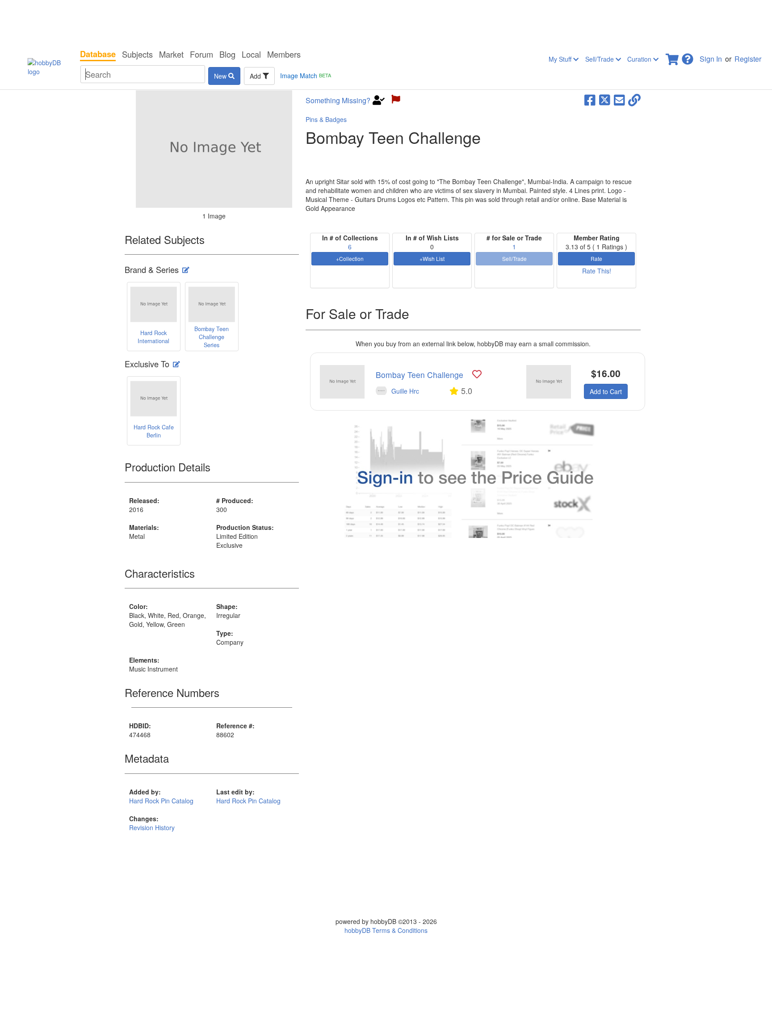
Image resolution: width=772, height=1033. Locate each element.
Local (251, 54)
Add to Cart (606, 391)
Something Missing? (338, 100)
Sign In (711, 59)
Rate (596, 258)
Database (98, 54)
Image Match (305, 75)
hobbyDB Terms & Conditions (386, 930)
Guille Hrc (405, 390)
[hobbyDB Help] (687, 56)
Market (171, 54)
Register (747, 59)
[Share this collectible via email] (619, 99)
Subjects (137, 54)
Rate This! (596, 270)
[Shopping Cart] (673, 56)
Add (256, 75)
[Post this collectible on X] (604, 99)
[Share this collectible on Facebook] (590, 99)
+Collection (350, 258)
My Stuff (561, 59)
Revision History (152, 827)
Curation (640, 59)
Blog (227, 54)
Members (284, 54)
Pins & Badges (326, 119)
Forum (201, 54)
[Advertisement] (386, 22)
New (221, 75)
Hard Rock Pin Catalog (161, 800)
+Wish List (432, 258)
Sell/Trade (600, 59)
